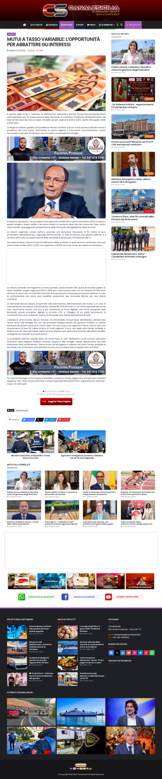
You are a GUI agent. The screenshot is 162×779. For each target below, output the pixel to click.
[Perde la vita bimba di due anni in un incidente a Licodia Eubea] (31, 712)
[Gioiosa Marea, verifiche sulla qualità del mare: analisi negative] (17, 632)
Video (92, 25)
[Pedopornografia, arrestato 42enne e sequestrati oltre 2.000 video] (81, 740)
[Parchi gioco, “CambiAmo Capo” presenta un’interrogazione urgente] (62, 510)
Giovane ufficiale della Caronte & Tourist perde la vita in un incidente (92, 644)
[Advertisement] (56, 266)
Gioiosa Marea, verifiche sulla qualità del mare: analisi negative (40, 628)
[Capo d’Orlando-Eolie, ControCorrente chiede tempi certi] (138, 510)
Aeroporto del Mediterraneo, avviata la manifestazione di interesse (40, 646)
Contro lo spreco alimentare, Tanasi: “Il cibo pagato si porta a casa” (92, 660)
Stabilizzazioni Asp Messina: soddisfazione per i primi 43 (92, 675)
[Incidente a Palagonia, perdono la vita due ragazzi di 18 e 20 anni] (17, 663)
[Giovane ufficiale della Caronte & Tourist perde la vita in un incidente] (68, 648)
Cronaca (53, 25)
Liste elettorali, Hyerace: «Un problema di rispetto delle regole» (98, 523)
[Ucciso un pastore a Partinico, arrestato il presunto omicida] (31, 740)
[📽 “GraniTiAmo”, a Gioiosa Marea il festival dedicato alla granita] (17, 679)
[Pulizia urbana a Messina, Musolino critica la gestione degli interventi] (24, 480)
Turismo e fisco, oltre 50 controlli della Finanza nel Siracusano (132, 218)
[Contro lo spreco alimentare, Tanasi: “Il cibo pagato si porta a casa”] (68, 663)
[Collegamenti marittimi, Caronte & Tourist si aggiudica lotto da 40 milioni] (81, 712)
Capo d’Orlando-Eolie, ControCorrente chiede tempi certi (136, 523)
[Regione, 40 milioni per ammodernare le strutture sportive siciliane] (138, 480)
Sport (80, 25)
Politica (67, 25)
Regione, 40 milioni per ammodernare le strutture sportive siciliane (138, 493)
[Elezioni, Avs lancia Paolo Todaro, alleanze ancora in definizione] (130, 712)
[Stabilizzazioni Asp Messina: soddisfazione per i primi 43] (68, 679)
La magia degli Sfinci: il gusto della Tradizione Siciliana (90, 628)
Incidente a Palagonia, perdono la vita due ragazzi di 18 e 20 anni (39, 660)
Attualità (37, 25)
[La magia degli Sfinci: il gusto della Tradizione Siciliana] (68, 632)
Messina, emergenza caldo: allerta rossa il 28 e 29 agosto (130, 180)
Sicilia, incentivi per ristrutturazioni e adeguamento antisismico (99, 493)
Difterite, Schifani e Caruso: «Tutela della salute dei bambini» (23, 523)
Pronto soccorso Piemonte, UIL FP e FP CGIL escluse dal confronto (132, 143)
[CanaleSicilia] (81, 10)
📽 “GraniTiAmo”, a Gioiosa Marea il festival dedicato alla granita (41, 675)
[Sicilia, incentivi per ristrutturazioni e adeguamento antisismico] (100, 480)
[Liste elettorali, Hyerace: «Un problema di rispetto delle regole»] (100, 510)
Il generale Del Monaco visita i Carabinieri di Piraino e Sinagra (128, 255)
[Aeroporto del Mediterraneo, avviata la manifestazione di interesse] (17, 648)
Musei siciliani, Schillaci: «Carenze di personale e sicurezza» (61, 493)
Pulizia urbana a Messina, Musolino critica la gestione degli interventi (131, 68)
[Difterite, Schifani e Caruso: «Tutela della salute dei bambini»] (24, 510)
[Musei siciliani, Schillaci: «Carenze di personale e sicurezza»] (62, 480)
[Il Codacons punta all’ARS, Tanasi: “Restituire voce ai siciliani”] (130, 740)
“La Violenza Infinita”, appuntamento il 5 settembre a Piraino (132, 106)
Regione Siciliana (22, 410)
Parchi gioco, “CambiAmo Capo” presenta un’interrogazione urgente (61, 523)
